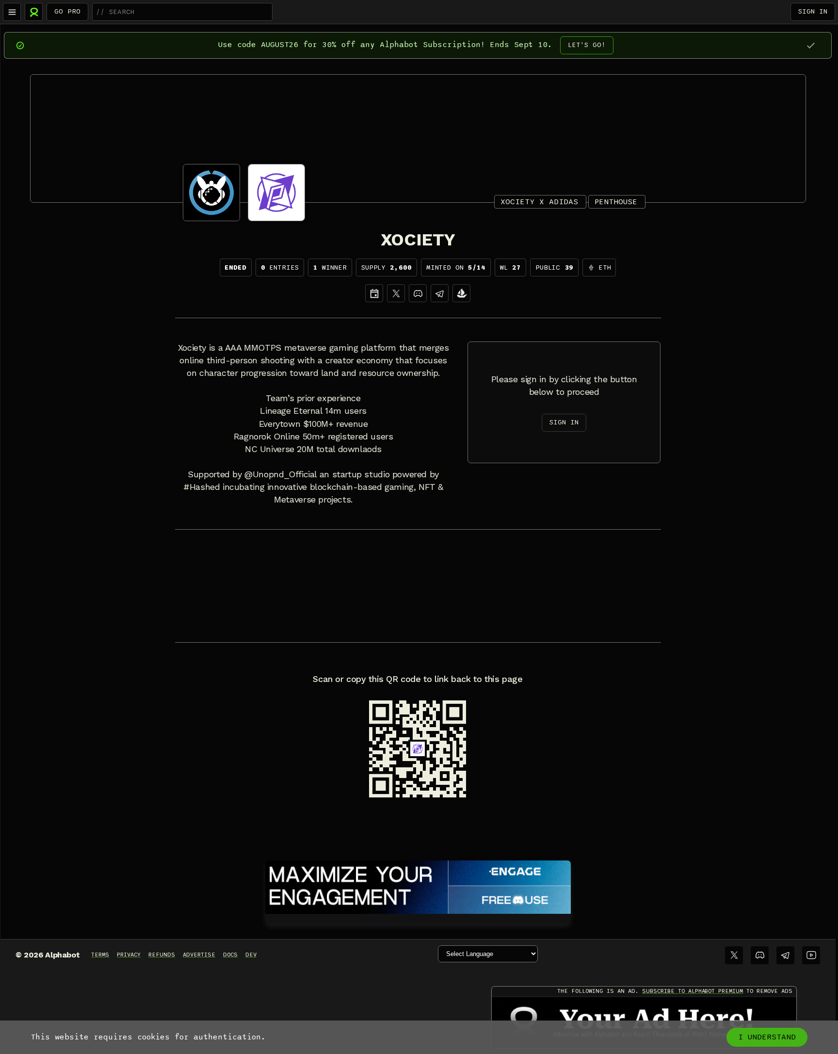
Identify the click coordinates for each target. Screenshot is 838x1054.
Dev (251, 954)
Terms (100, 954)
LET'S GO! (587, 45)
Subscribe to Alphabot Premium (692, 991)
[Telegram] (785, 955)
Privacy (129, 954)
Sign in (812, 11)
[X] (396, 293)
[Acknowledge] (811, 45)
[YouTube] (811, 955)
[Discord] (418, 293)
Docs (230, 954)
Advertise (199, 954)
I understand (767, 1037)
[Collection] (461, 293)
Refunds (161, 954)
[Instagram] (440, 293)
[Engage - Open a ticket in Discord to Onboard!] (418, 885)
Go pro (67, 11)
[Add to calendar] (374, 293)
